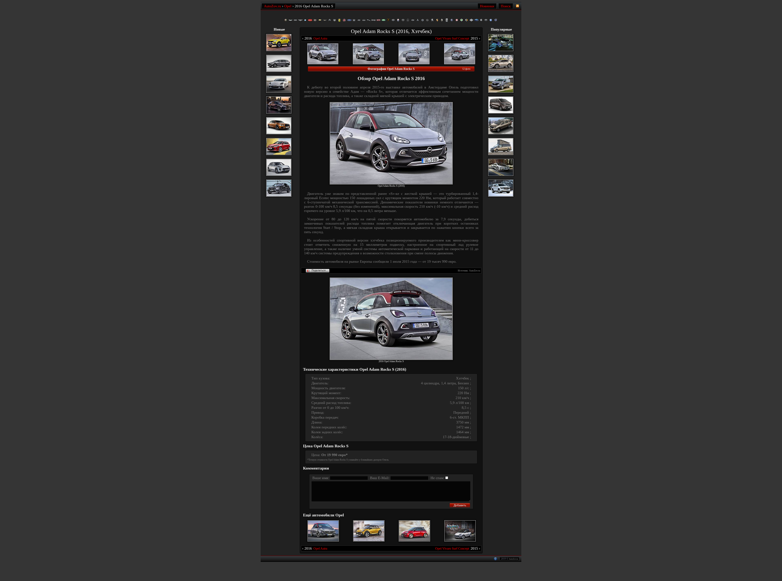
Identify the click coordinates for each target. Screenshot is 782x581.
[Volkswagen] (491, 20)
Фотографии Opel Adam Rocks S (391, 69)
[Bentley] (300, 20)
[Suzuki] (481, 20)
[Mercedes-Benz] (408, 20)
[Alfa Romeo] (285, 20)
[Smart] (466, 20)
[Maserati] (398, 20)
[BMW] (305, 20)
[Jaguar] (369, 20)
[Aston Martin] (290, 20)
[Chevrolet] (320, 20)
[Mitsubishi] (417, 20)
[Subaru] (476, 20)
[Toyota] (486, 20)
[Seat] (457, 20)
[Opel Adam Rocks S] (391, 143)
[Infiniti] (364, 20)
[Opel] (427, 20)
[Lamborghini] (388, 20)
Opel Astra (320, 38)
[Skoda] (461, 20)
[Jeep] (373, 20)
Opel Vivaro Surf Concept (452, 38)
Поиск (506, 6)
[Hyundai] (359, 20)
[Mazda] (403, 20)
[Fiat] (344, 20)
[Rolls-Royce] (447, 20)
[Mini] (413, 20)
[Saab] (452, 20)
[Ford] (349, 20)
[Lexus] (393, 20)
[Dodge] (334, 20)
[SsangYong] (471, 20)
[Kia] (378, 20)
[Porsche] (437, 20)
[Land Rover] (383, 20)
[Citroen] (329, 20)
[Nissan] (422, 20)
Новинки (487, 6)
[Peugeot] (432, 20)
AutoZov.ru (513, 559)
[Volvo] (496, 20)
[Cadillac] (315, 20)
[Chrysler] (325, 20)
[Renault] (442, 20)
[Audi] (295, 20)
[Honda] (354, 20)
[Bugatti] (310, 20)
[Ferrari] (339, 20)
